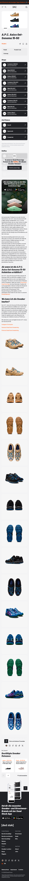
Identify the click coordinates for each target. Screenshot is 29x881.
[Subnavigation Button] (3, 7)
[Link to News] (5, 7)
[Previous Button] (3, 775)
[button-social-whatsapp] (16, 746)
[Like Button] (26, 44)
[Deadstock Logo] (14, 7)
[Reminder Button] (23, 44)
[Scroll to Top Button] (25, 788)
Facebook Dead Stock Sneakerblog (10, 327)
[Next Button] (8, 775)
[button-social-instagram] (10, 746)
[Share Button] (20, 44)
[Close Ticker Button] (26, 2)
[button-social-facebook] (13, 746)
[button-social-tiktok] (19, 746)
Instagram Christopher (7, 324)
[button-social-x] (23, 746)
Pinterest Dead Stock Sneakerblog (10, 330)
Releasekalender (6, 294)
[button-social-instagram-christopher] (6, 746)
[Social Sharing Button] (6, 741)
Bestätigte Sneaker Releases (11, 754)
